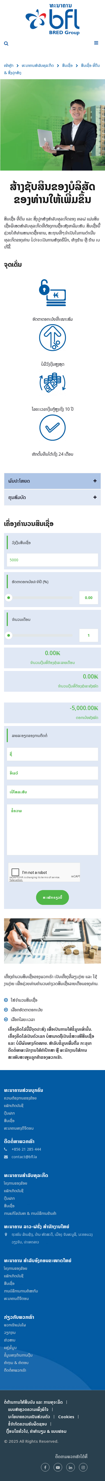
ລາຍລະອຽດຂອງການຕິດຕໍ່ (29, 735)
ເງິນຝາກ (9, 1113)
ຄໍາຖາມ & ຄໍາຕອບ (16, 1362)
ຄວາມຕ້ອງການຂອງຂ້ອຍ (20, 1098)
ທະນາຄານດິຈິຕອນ (16, 1298)
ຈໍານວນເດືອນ (21, 619)
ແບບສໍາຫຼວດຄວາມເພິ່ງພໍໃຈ (28, 1409)
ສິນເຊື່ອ (67, 65)
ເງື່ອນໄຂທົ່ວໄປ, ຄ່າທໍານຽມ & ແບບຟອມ (35, 1431)
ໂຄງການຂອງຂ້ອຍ (15, 1183)
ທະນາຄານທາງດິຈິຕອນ (19, 1128)
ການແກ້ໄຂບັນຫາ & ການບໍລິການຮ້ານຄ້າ (30, 1213)
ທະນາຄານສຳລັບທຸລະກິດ (38, 65)
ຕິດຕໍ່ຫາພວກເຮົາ (15, 1370)
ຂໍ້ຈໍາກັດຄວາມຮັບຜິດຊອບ (27, 1424)
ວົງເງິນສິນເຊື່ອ (21, 542)
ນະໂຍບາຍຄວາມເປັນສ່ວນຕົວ (29, 1416)
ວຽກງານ (10, 1332)
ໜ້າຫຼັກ (8, 65)
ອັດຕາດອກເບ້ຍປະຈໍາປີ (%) (30, 582)
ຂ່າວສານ (9, 1340)
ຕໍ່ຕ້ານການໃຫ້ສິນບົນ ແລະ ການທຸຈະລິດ (33, 1402)
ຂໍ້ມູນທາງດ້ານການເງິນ (18, 1355)
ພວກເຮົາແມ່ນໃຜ (15, 1325)
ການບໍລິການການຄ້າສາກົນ (21, 1291)
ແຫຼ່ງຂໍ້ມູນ (10, 1347)
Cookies (66, 1416)
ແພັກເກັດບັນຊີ (13, 1105)
